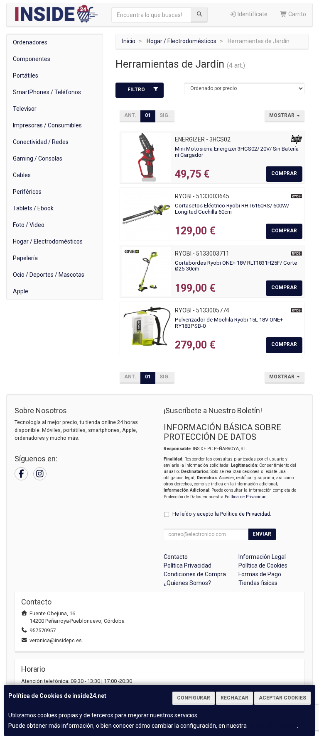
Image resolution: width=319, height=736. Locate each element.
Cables (22, 175)
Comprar (284, 173)
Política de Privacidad (246, 497)
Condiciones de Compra (195, 574)
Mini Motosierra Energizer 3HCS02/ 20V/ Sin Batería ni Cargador (237, 152)
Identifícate (251, 14)
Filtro (136, 90)
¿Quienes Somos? (187, 583)
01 (148, 115)
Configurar (193, 698)
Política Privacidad (187, 565)
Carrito (296, 14)
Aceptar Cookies (282, 698)
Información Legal (262, 556)
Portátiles (25, 75)
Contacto (176, 556)
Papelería (25, 258)
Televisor (25, 108)
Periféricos (27, 191)
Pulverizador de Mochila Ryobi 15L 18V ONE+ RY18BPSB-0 (229, 323)
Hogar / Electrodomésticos (48, 241)
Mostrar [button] (282, 115)
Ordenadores (30, 42)
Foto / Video (28, 225)
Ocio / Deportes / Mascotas (48, 274)
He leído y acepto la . (221, 514)
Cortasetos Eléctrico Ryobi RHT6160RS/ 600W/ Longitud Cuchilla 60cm (232, 208)
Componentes (31, 59)
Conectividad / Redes (41, 142)
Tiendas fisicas (257, 583)
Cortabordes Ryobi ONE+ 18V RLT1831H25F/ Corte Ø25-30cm (236, 266)
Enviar (262, 534)
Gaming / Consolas (37, 158)
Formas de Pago (259, 574)
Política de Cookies (272, 725)
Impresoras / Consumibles (47, 125)
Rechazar (234, 698)
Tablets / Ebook (33, 208)
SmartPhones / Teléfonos (47, 92)
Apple (20, 291)
